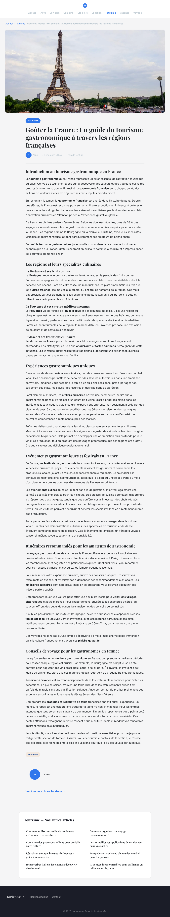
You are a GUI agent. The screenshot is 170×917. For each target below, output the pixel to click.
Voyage (137, 12)
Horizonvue (14, 896)
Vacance (124, 12)
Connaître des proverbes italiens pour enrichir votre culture (53, 844)
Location (96, 12)
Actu (43, 12)
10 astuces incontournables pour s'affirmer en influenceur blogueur (116, 866)
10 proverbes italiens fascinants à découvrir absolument (51, 866)
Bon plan (54, 12)
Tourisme (110, 12)
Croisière (83, 12)
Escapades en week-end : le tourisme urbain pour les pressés (115, 855)
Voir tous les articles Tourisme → (45, 791)
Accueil (32, 12)
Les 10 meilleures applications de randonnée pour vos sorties (116, 844)
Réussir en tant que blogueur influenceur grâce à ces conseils (50, 855)
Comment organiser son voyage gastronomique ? (108, 833)
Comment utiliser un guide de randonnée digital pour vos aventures (50, 833)
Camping (68, 12)
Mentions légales (39, 896)
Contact (56, 896)
